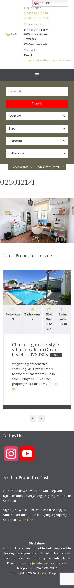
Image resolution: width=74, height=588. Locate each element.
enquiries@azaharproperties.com (47, 60)
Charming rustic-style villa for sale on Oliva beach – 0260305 (35, 349)
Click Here (27, 520)
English (45, 3)
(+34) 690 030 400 (36, 18)
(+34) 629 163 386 (36, 13)
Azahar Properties (51, 573)
